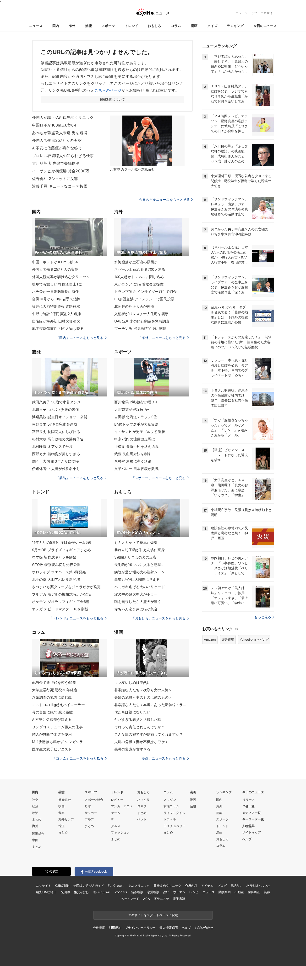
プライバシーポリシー (140, 927)
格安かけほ (81, 892)
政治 (35, 813)
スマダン (170, 800)
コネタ (142, 806)
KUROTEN (62, 885)
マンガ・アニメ (122, 806)
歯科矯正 (254, 892)
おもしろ (154, 26)
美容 (267, 892)
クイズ (212, 26)
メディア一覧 (251, 813)
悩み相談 (137, 892)
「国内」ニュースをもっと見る (79, 338)
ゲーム (115, 813)
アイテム (207, 885)
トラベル (170, 819)
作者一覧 (248, 806)
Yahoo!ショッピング (254, 639)
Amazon (210, 639)
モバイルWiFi (102, 892)
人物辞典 (248, 826)
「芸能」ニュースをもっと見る (79, 478)
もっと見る (262, 617)
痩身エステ (161, 899)
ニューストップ (246, 13)
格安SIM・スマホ (258, 885)
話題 (193, 806)
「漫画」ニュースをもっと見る (162, 758)
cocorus (121, 892)
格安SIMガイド (46, 892)
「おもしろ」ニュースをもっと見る (158, 618)
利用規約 (115, 927)
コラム (176, 26)
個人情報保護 (168, 927)
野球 (88, 806)
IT (112, 819)
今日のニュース (265, 26)
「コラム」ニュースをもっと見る (78, 758)
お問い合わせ (204, 927)
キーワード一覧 (253, 819)
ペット (142, 819)
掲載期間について (112, 99)
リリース (248, 800)
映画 (61, 806)
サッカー (91, 813)
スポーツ (108, 26)
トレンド (131, 26)
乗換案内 (224, 892)
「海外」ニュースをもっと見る (162, 338)
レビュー (117, 800)
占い (166, 892)
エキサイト (268, 13)
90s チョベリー (175, 826)
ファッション (120, 832)
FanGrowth (116, 885)
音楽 (61, 813)
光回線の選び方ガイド (88, 885)
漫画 (194, 26)
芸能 (88, 26)
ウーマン (179, 892)
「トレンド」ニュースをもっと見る (76, 618)
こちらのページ (107, 90)
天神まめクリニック (167, 885)
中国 (35, 840)
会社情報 (99, 927)
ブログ (222, 885)
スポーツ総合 (94, 800)
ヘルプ (246, 839)
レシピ (193, 892)
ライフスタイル (174, 813)
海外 (72, 26)
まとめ (36, 819)
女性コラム (171, 806)
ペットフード (130, 899)
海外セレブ (66, 819)
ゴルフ (89, 819)
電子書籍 (179, 899)
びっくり (143, 800)
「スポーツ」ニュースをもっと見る (158, 478)
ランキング (235, 26)
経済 (35, 806)
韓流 (61, 826)
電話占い (236, 885)
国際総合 (38, 833)
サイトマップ (251, 832)
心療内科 (191, 885)
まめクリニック (139, 885)
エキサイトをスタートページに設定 (153, 915)
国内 (55, 26)
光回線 (65, 892)
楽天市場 (228, 639)
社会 (35, 800)
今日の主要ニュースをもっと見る (164, 199)
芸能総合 (64, 800)
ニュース (36, 26)
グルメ (115, 826)
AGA (146, 899)
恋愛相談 (153, 892)
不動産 (239, 892)
